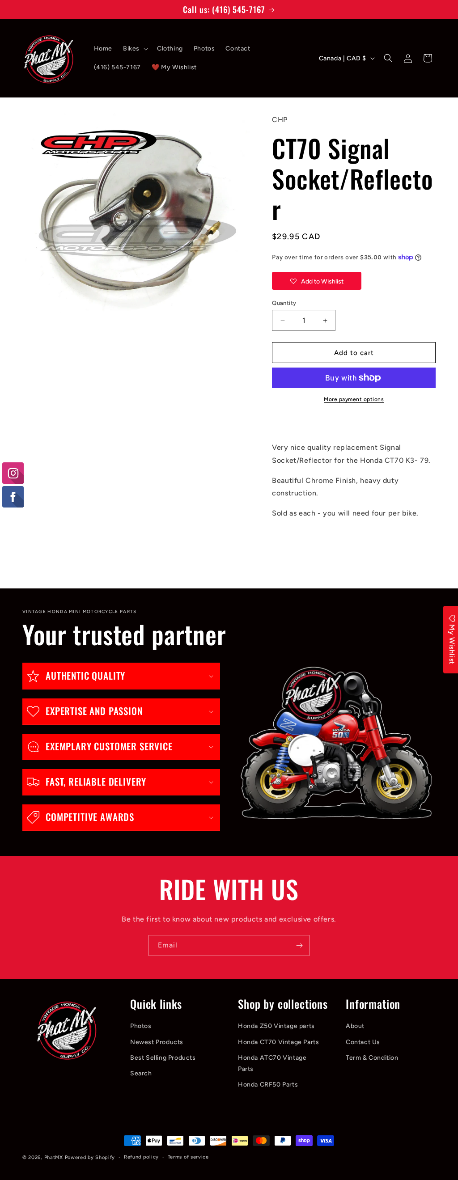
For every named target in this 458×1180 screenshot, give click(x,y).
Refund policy (141, 1157)
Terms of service (188, 1157)
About (355, 1026)
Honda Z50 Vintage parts (276, 1026)
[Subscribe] (299, 945)
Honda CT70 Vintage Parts (278, 1042)
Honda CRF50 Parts (268, 1084)
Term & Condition (372, 1058)
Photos (141, 1026)
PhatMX (53, 1157)
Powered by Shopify (90, 1157)
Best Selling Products (163, 1058)
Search (141, 1073)
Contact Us (363, 1042)
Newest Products (156, 1042)
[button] (135, 48)
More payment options (354, 399)
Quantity (284, 303)
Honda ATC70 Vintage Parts (272, 1063)
